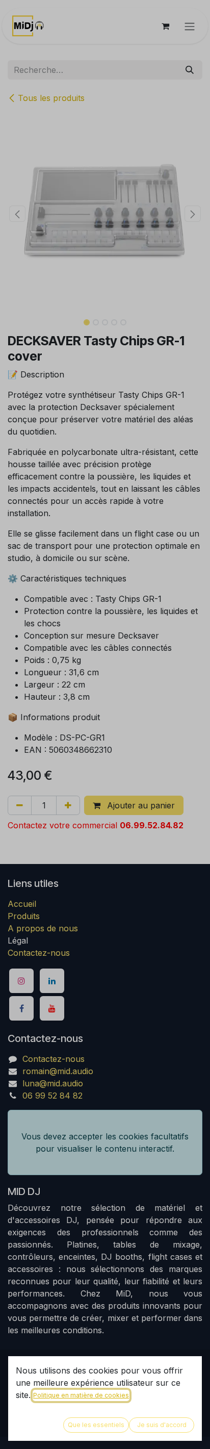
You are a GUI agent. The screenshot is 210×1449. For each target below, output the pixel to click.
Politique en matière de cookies (81, 1395)
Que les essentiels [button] (96, 1425)
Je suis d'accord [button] (162, 1425)
